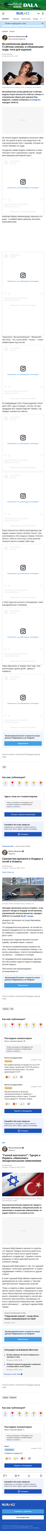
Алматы (5, 1009)
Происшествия (8, 846)
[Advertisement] (23, 120)
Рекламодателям (23, 1517)
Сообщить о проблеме (23, 1511)
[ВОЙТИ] (43, 13)
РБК (32, 1213)
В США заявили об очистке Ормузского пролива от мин (23, 1356)
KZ (39, 13)
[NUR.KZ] (23, 13)
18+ (4, 767)
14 (19, 1415)
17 (33, 1027)
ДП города (28, 916)
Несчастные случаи (22, 846)
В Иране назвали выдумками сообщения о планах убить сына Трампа (24, 1365)
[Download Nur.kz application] (23, 5)
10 (5, 1415)
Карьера (16, 19)
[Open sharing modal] (29, 1476)
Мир (3, 1143)
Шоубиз (5, 19)
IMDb (19, 403)
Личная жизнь (26, 19)
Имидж (35, 19)
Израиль (13, 1397)
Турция (5, 1397)
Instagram (35, 100)
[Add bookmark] (41, 1475)
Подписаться (23, 743)
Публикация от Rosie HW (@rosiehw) (23, 211)
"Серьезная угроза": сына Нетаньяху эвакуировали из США (21, 1317)
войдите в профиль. (14, 806)
